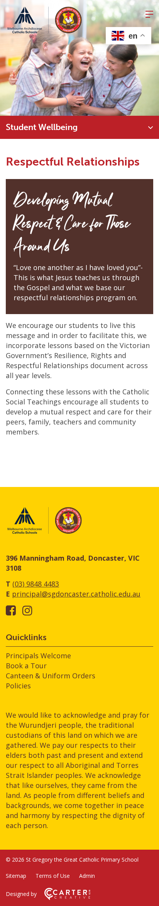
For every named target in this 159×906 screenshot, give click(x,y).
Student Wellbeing (42, 127)
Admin (87, 875)
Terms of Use (53, 875)
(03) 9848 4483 (35, 583)
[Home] (44, 532)
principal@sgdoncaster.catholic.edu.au (76, 593)
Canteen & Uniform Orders (50, 675)
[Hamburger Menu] (149, 14)
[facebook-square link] (11, 610)
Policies (18, 685)
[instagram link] (27, 610)
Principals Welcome (38, 655)
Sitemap (16, 875)
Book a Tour (26, 665)
